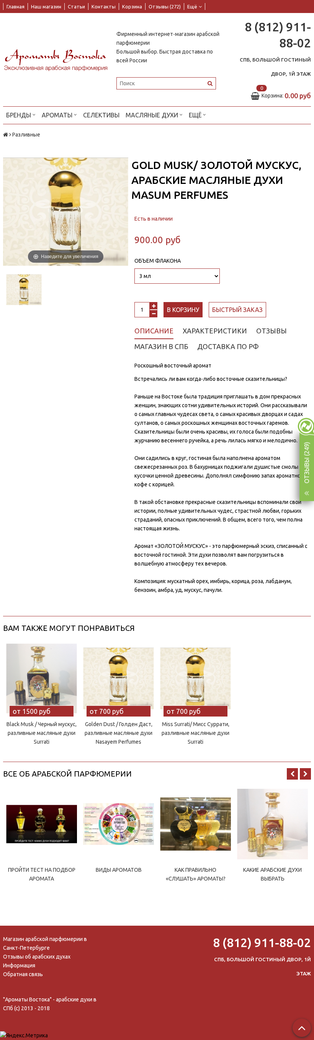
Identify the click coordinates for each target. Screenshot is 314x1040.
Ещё (192, 6)
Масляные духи (153, 115)
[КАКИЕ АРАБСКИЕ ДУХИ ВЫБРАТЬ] (272, 824)
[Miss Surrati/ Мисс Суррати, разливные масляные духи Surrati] (195, 678)
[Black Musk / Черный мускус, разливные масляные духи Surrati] (41, 678)
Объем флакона (157, 261)
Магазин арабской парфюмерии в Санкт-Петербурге (45, 943)
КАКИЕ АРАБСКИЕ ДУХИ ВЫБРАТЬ (272, 874)
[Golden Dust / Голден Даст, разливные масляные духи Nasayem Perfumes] (118, 678)
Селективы (101, 115)
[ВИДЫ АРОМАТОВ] (118, 824)
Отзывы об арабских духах (36, 957)
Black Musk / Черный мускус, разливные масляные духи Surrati (42, 733)
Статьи (76, 6)
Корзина (132, 6)
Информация (19, 965)
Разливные (26, 135)
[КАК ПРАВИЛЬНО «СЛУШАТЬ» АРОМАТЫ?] (195, 824)
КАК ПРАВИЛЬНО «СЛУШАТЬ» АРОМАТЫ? (196, 874)
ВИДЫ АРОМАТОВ (119, 870)
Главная (16, 6)
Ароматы (58, 115)
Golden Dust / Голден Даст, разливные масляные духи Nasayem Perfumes (118, 733)
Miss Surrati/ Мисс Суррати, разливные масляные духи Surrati (195, 733)
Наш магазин (46, 6)
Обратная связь (23, 974)
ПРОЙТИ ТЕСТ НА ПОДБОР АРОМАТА (41, 874)
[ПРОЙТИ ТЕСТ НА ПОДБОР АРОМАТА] (41, 824)
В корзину (183, 309)
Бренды (19, 115)
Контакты (104, 6)
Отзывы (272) (165, 6)
